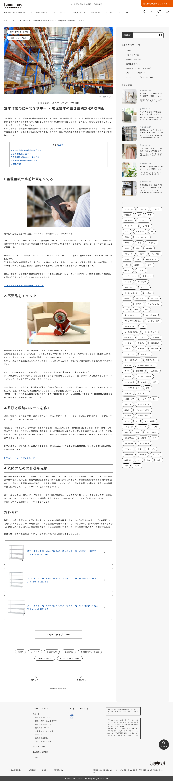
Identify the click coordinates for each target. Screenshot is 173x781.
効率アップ (128, 337)
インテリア (143, 220)
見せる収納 (128, 443)
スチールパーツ (59, 13)
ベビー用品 (155, 254)
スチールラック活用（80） (137, 73)
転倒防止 (137, 265)
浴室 (148, 460)
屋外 (154, 399)
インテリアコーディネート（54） (140, 77)
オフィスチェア (143, 404)
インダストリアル (142, 410)
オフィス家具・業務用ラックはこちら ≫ (24, 285)
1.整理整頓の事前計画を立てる (26, 150)
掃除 (139, 449)
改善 (137, 259)
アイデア (142, 427)
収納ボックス (129, 399)
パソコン (127, 449)
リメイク (156, 209)
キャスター (145, 354)
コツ (126, 466)
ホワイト (127, 242)
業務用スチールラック (146, 365)
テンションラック (144, 376)
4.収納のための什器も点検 (24, 160)
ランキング (35, 652)
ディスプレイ (144, 443)
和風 (126, 432)
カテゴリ (94, 13)
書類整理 (139, 371)
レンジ (126, 421)
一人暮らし (153, 371)
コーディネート (130, 226)
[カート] (166, 12)
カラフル (146, 226)
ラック (143, 399)
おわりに (16, 164)
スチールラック (142, 237)
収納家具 (141, 348)
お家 (126, 309)
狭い (136, 309)
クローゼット (129, 287)
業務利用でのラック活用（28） (139, 68)
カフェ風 (127, 415)
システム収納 (151, 432)
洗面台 (126, 259)
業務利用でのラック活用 (19, 32)
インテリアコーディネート (70, 658)
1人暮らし (151, 242)
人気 (146, 309)
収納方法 (127, 348)
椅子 (154, 438)
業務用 (138, 304)
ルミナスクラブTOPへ (58, 634)
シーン (108, 13)
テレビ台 (154, 298)
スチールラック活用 (18, 38)
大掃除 (20, 652)
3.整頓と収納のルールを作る (25, 157)
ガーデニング (129, 354)
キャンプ (127, 404)
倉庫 (147, 388)
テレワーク (128, 427)
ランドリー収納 (153, 321)
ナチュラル (128, 254)
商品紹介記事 (52, 652)
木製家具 (127, 215)
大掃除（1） (131, 50)
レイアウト (140, 231)
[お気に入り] (159, 12)
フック (136, 466)
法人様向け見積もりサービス (156, 3)
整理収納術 (69, 652)
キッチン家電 (129, 382)
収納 (142, 326)
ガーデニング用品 (131, 332)
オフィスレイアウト (131, 315)
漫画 (137, 248)
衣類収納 (127, 460)
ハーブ (126, 231)
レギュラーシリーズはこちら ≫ (19, 457)
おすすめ (127, 281)
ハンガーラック (130, 276)
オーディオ (142, 281)
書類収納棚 (155, 343)
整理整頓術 (128, 454)
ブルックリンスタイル (132, 321)
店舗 (139, 215)
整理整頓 (154, 348)
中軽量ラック (151, 259)
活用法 (126, 237)
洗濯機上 (142, 454)
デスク (155, 427)
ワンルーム (128, 209)
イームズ (127, 343)
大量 (126, 265)
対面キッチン (151, 360)
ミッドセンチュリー (131, 360)
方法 (149, 215)
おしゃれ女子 (129, 438)
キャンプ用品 (149, 421)
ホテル (148, 293)
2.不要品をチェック (21, 153)
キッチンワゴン (153, 304)
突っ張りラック (143, 415)
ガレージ (142, 209)
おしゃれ (151, 449)
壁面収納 (141, 343)
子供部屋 (127, 376)
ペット (126, 304)
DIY (139, 460)
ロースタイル (151, 315)
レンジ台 (142, 337)
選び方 (126, 298)
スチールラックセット (39, 13)
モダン (141, 254)
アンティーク (143, 393)
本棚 (139, 242)
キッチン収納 (129, 326)
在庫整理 (156, 337)
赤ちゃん (127, 270)
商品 (158, 460)
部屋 (154, 382)
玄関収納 (127, 393)
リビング (141, 270)
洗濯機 (143, 438)
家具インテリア (79, 13)
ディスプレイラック (131, 388)
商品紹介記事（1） (134, 59)
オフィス (144, 287)
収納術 (126, 410)
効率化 (126, 248)
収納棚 (143, 382)
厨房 (149, 265)
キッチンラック (150, 332)
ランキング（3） (133, 55)
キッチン (156, 454)
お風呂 (136, 432)
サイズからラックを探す (13, 13)
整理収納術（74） (133, 64)
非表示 (61, 145)
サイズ (126, 371)
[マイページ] (151, 12)
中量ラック (147, 276)
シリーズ (122, 13)
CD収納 (149, 248)
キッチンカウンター (131, 293)
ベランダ (127, 365)
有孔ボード (128, 220)
